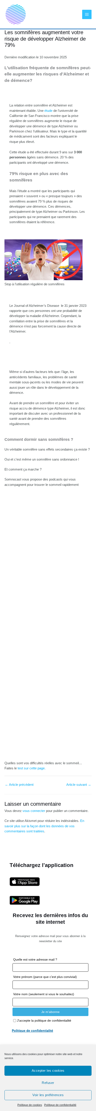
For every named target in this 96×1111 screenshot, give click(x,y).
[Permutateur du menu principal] (87, 14)
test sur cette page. (32, 768)
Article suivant (78, 784)
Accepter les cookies (48, 1070)
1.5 (17, 626)
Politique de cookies (29, 1105)
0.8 (17, 613)
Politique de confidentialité (60, 1105)
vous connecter (34, 811)
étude (48, 110)
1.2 (17, 621)
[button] (13, 689)
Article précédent (19, 784)
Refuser (48, 1083)
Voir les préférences (48, 1095)
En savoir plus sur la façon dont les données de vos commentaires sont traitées (44, 826)
